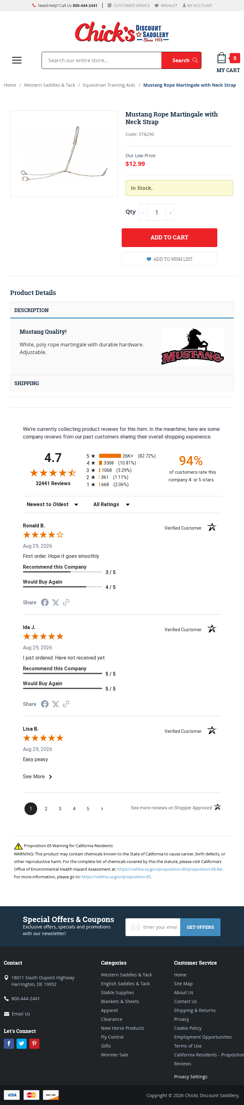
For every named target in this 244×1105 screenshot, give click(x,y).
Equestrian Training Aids (109, 85)
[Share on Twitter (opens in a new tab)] (55, 602)
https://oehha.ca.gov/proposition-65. (117, 877)
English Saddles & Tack (125, 984)
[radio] (122, 456)
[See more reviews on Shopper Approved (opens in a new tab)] (66, 603)
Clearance (111, 1019)
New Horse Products (122, 1028)
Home (10, 85)
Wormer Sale (114, 1055)
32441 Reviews (59, 483)
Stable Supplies (117, 992)
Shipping (26, 383)
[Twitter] (22, 1044)
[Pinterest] (34, 1044)
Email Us (21, 1014)
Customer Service (131, 5)
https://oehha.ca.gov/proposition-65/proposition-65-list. (170, 869)
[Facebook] (9, 1044)
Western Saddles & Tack (49, 85)
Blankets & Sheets (120, 1001)
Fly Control (112, 1037)
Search (187, 60)
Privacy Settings (190, 1077)
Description (31, 310)
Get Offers (200, 927)
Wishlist (169, 5)
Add (169, 237)
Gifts (106, 1046)
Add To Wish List (173, 259)
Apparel (109, 1010)
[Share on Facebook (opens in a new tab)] (45, 603)
